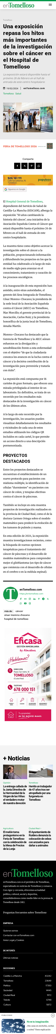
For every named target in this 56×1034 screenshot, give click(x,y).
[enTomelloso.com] (10, 596)
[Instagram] (30, 598)
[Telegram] (43, 598)
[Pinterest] (31, 166)
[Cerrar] (53, 1015)
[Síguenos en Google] (14, 194)
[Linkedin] (34, 598)
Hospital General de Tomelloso (24, 201)
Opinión (6, 782)
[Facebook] (17, 166)
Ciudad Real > (35, 828)
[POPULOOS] (28, 184)
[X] (24, 166)
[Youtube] (25, 603)
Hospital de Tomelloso (16, 618)
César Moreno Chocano (17, 614)
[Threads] (30, 603)
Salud (18, 93)
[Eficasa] (28, 720)
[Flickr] (25, 598)
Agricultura (8, 828)
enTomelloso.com (34, 88)
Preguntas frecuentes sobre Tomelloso (25, 912)
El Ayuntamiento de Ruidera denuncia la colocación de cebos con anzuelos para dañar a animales (40, 838)
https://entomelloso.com (31, 593)
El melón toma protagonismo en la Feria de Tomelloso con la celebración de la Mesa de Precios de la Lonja (14, 840)
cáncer (19, 611)
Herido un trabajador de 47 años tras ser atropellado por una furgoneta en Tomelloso (40, 793)
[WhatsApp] (39, 166)
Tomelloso (7, 20)
